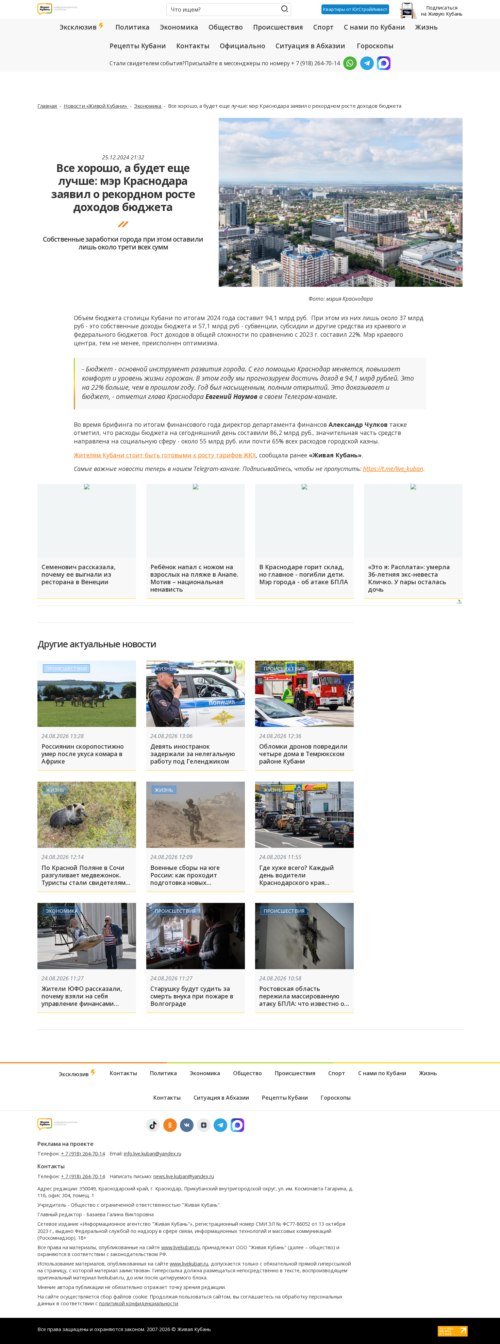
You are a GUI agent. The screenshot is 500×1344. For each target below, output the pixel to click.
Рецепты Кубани (138, 45)
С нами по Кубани (374, 27)
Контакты (193, 45)
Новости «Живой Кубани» (96, 105)
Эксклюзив (79, 27)
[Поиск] (284, 9)
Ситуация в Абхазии (310, 45)
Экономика (179, 27)
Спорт (323, 27)
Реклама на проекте (65, 1144)
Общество (226, 27)
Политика (132, 27)
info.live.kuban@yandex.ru (152, 1153)
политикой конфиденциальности (138, 1303)
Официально (242, 45)
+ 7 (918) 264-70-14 (83, 1153)
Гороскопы (375, 45)
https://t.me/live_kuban (393, 469)
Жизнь (426, 27)
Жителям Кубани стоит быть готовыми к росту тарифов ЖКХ (165, 455)
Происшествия (278, 27)
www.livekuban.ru (180, 1247)
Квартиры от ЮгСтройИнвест (355, 9)
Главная (47, 105)
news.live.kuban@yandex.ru (183, 1176)
